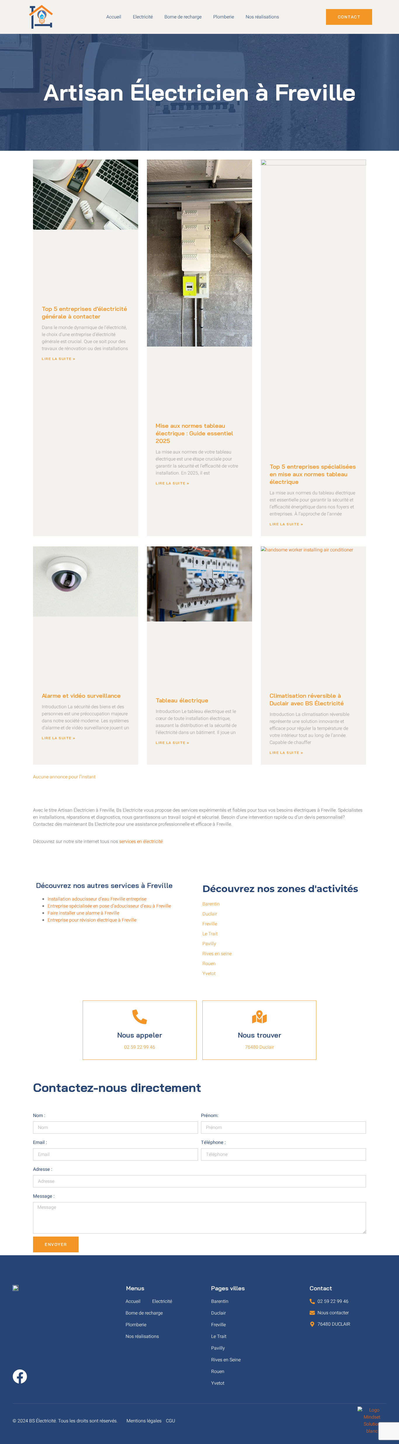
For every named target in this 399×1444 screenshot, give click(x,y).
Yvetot (217, 1383)
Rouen (217, 1371)
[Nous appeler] (139, 1017)
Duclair (218, 1313)
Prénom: (209, 1115)
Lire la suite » (59, 358)
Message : (44, 1196)
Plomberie (223, 16)
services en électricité (141, 841)
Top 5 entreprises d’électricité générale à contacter (84, 312)
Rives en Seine (226, 1359)
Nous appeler (139, 1035)
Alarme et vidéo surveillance (81, 695)
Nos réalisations (262, 16)
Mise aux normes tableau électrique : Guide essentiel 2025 (194, 433)
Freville (218, 1324)
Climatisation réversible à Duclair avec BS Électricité (307, 699)
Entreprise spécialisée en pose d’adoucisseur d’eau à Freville (109, 906)
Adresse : (42, 1169)
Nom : (39, 1115)
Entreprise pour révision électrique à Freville (92, 920)
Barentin (219, 1301)
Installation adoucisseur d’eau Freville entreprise (97, 899)
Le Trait (218, 1336)
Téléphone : (213, 1142)
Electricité (143, 16)
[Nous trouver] (259, 1017)
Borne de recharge (183, 16)
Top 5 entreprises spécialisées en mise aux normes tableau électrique (313, 474)
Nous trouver (259, 1035)
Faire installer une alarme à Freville (83, 913)
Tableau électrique (182, 700)
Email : (40, 1142)
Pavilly (218, 1348)
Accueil (113, 16)
